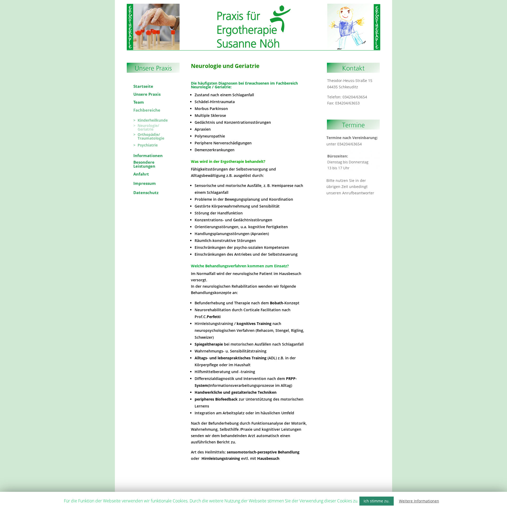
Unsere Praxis (160, 5)
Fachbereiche (204, 5)
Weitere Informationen (419, 500)
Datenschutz (366, 5)
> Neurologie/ (146, 125)
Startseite (138, 5)
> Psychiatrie (145, 145)
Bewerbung (305, 5)
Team (180, 5)
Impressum (343, 5)
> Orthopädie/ (146, 134)
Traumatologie (148, 138)
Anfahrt (325, 5)
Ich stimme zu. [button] (376, 500)
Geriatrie (143, 129)
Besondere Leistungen (270, 5)
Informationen (234, 5)
